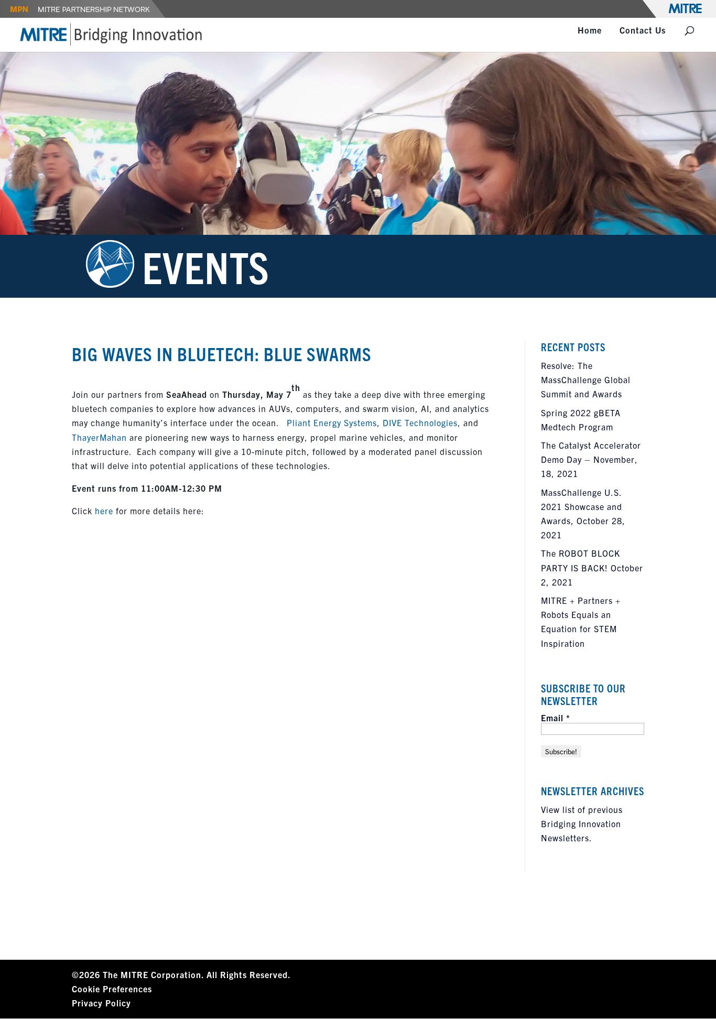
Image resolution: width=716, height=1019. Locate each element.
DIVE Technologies (420, 422)
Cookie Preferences (112, 988)
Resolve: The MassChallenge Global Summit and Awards (586, 379)
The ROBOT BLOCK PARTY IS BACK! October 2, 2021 (592, 567)
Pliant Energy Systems (332, 422)
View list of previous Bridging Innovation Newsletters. (582, 823)
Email (555, 717)
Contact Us (643, 30)
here (104, 510)
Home (590, 30)
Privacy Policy (101, 1003)
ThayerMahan (99, 437)
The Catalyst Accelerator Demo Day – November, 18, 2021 (591, 459)
